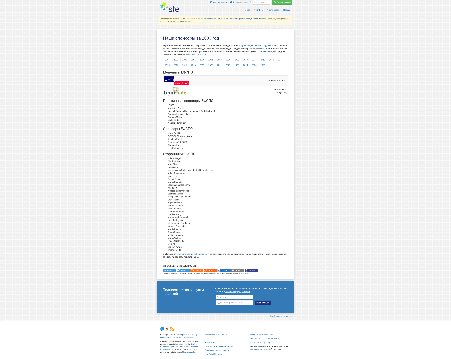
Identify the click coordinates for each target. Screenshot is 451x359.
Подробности (245, 273)
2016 (176, 65)
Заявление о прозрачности (217, 350)
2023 (236, 65)
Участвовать (273, 10)
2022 (228, 65)
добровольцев (246, 45)
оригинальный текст (207, 19)
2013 (271, 60)
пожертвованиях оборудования (193, 254)
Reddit (211, 270)
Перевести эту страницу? (261, 342)
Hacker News (197, 270)
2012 (262, 60)
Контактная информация (216, 335)
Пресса (286, 10)
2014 (280, 60)
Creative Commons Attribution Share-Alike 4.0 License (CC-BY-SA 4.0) (179, 347)
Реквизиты (210, 342)
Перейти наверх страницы (281, 316)
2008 (228, 60)
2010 (245, 60)
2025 (254, 65)
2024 (245, 65)
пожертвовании (264, 51)
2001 (167, 60)
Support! (252, 270)
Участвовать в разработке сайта (264, 339)
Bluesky (183, 270)
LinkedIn (224, 270)
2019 (202, 65)
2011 (254, 60)
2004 (193, 60)
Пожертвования (283, 2)
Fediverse (170, 270)
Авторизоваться (219, 2)
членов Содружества (264, 45)
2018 (193, 65)
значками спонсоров (196, 54)
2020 (210, 65)
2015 (167, 65)
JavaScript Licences (213, 354)
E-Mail (238, 270)
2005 (202, 60)
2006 (210, 60)
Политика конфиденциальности (219, 346)
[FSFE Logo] (169, 7)
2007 (219, 60)
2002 (176, 60)
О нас (247, 10)
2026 (262, 65)
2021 (219, 65)
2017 (184, 65)
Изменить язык (239, 2)
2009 (236, 60)
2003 (184, 60)
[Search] (250, 2)
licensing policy (189, 352)
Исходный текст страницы (261, 335)
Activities (258, 10)
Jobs (207, 339)
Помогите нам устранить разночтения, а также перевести (242, 19)
